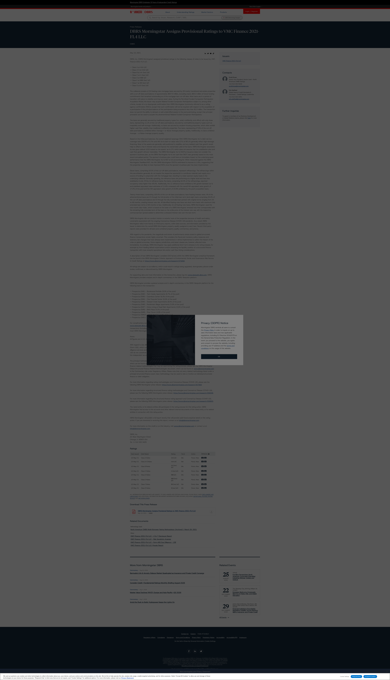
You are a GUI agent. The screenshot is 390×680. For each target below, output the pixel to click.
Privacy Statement (127, 678)
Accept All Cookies (370, 676)
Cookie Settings (344, 676)
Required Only (356, 676)
